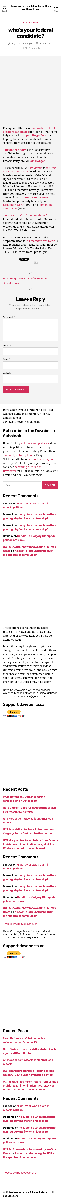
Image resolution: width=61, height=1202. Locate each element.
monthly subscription (18, 455)
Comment (9, 317)
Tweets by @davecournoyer (20, 923)
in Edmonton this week (40, 241)
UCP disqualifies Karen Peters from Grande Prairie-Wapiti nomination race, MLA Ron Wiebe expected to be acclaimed (30, 844)
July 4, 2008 (46, 43)
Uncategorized (30, 22)
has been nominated (34, 215)
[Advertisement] (30, 87)
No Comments (32, 48)
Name (7, 345)
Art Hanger (37, 161)
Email (6, 359)
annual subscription (41, 459)
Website (7, 373)
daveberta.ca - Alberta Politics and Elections (30, 8)
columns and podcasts (35, 443)
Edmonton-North (13, 205)
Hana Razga (13, 215)
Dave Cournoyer (24, 43)
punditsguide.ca (37, 135)
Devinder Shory (15, 150)
